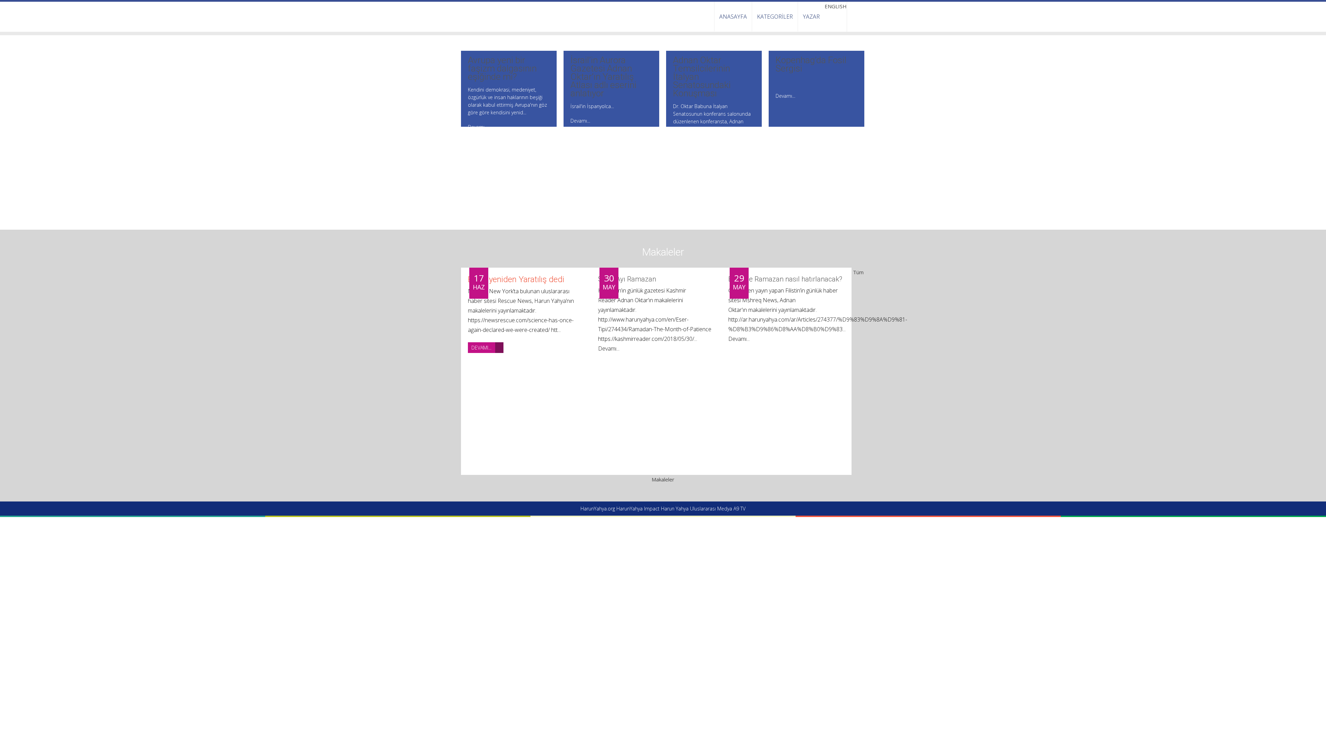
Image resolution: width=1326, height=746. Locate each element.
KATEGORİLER (775, 16)
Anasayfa (733, 16)
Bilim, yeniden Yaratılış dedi (516, 279)
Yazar (811, 16)
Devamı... (481, 347)
